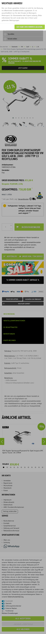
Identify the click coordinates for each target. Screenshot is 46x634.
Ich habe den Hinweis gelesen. (30, 27)
